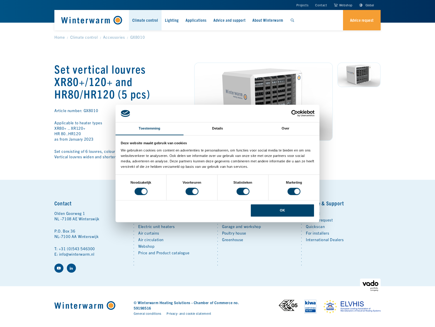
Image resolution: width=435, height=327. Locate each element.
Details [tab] (217, 128)
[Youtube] (58, 268)
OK (282, 210)
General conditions (147, 313)
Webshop (345, 5)
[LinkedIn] (71, 268)
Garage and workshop (241, 226)
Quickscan (315, 226)
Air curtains (148, 233)
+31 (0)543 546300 (77, 248)
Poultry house (234, 233)
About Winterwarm (267, 20)
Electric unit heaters (156, 226)
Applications (196, 20)
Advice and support (229, 20)
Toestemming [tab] (149, 128)
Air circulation (151, 239)
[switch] (192, 191)
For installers (317, 233)
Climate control (145, 20)
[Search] (292, 20)
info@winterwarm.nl (76, 254)
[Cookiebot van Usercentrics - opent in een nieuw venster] (294, 113)
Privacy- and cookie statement (189, 313)
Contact (321, 5)
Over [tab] (285, 128)
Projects (302, 5)
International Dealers (325, 239)
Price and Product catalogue (163, 252)
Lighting (172, 20)
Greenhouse (232, 239)
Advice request (319, 219)
